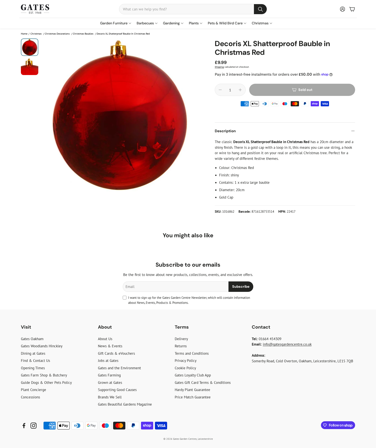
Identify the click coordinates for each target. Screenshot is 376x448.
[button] (193, 9)
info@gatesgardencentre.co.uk (287, 344)
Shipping (219, 66)
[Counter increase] (240, 90)
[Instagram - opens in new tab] (33, 426)
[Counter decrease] (220, 90)
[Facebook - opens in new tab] (24, 426)
